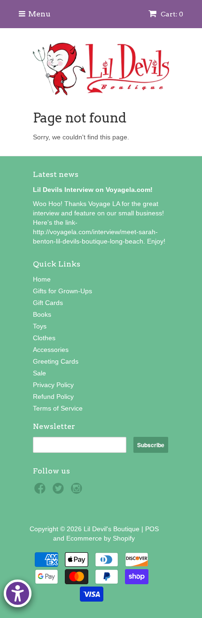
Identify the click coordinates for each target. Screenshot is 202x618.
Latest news (55, 174)
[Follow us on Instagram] (78, 491)
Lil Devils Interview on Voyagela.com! (93, 189)
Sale (39, 373)
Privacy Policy (53, 385)
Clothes (44, 338)
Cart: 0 (171, 14)
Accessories (51, 349)
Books (42, 314)
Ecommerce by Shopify (100, 538)
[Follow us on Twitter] (60, 491)
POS (152, 529)
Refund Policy (53, 396)
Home (42, 279)
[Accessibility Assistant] (17, 593)
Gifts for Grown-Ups (62, 291)
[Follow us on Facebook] (41, 491)
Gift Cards (48, 302)
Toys (40, 326)
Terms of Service (58, 408)
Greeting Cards (55, 361)
